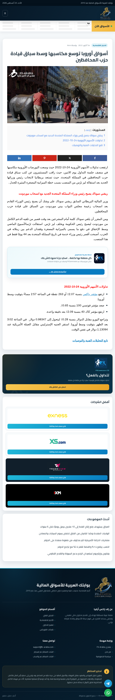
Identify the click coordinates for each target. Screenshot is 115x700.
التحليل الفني (48, 615)
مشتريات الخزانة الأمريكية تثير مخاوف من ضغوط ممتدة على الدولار (76, 540)
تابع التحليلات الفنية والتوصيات (90, 340)
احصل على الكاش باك (57, 387)
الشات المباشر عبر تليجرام (43, 652)
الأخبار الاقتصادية (46, 620)
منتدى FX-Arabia (104, 647)
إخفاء (88, 130)
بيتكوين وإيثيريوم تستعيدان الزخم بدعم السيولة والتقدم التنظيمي (78, 553)
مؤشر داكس (90, 294)
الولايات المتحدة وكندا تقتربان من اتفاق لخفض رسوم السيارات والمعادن (74, 533)
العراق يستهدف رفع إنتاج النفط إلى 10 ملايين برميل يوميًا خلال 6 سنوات (74, 526)
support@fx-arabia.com (43, 647)
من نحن (108, 652)
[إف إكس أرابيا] (105, 13)
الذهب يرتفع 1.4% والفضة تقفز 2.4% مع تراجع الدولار (83, 546)
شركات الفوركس (46, 629)
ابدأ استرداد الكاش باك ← (57, 271)
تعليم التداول (48, 625)
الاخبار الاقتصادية (99, 45)
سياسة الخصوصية (103, 656)
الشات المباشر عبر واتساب (43, 656)
